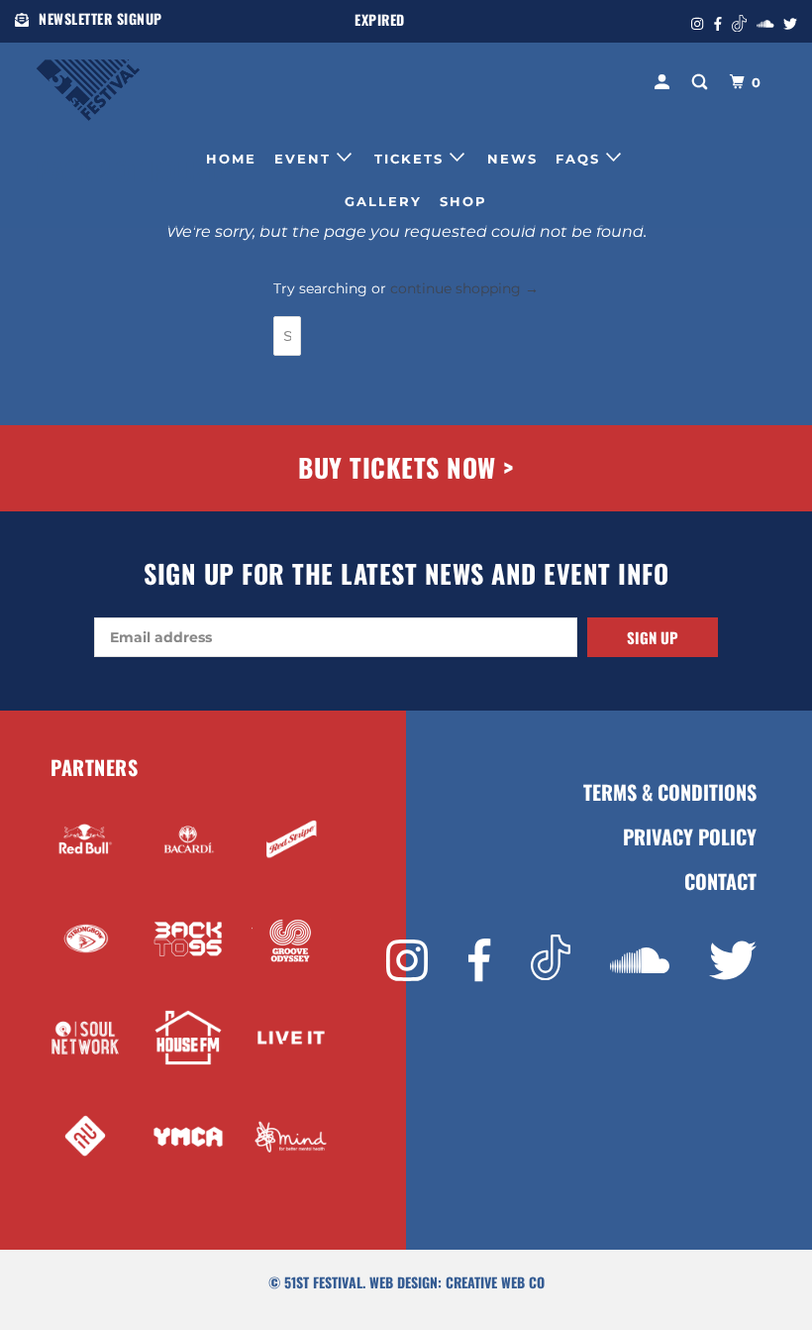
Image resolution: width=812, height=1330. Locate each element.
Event (305, 158)
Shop (463, 201)
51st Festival (323, 1282)
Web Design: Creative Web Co (457, 1282)
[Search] (702, 82)
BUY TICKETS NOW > (406, 467)
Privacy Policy (690, 837)
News (512, 158)
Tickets (412, 158)
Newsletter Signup (100, 18)
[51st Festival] (97, 80)
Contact (720, 881)
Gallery (383, 201)
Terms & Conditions (670, 792)
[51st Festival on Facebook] (479, 961)
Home (231, 158)
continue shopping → (464, 288)
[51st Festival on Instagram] (407, 961)
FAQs (581, 158)
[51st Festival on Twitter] (732, 961)
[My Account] (664, 82)
